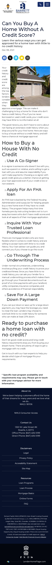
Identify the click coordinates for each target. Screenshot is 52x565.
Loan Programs (26, 483)
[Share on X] (10, 57)
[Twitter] (24, 557)
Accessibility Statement (26, 463)
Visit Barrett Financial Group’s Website (32, 537)
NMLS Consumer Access (26, 413)
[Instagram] (28, 557)
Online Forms (26, 498)
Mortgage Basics (26, 493)
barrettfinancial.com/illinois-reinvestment (19, 526)
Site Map (26, 468)
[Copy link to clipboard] (27, 57)
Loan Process (26, 488)
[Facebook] (21, 557)
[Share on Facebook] (4, 57)
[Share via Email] (21, 57)
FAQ (26, 504)
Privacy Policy (26, 458)
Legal (26, 453)
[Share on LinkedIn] (16, 57)
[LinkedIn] (32, 557)
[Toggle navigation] (47, 4)
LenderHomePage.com (34, 561)
